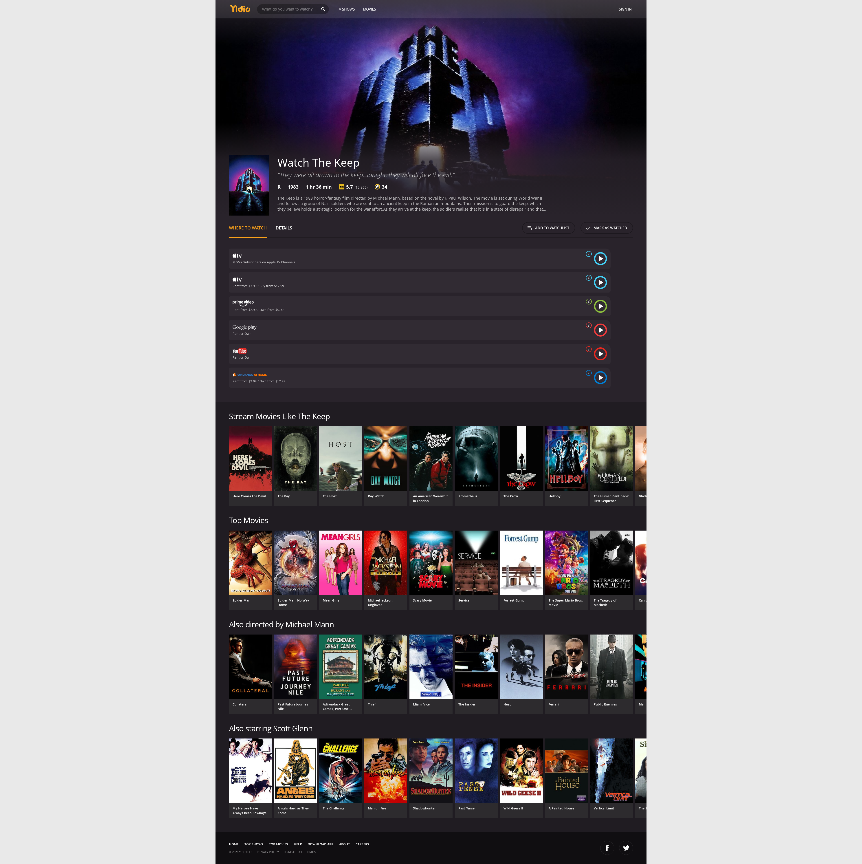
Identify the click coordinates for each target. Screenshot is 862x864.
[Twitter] (626, 848)
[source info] (588, 254)
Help (298, 844)
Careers (362, 844)
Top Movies (278, 844)
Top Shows (253, 844)
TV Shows (346, 9)
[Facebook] (607, 848)
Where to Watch (248, 228)
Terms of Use (293, 852)
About (344, 844)
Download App (320, 844)
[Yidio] (240, 10)
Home (234, 844)
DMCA (311, 852)
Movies (369, 9)
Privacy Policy (268, 852)
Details (284, 228)
